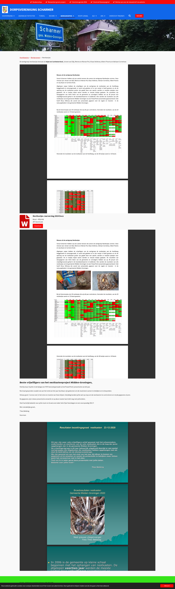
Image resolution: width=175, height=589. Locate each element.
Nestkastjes (46, 58)
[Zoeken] (129, 15)
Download (37, 226)
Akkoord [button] (166, 586)
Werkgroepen (35, 58)
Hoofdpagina (24, 58)
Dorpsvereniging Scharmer (31, 10)
